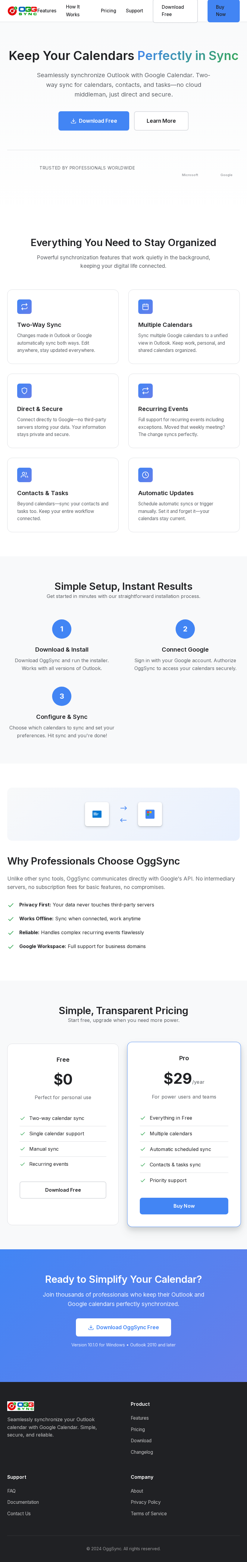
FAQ (11, 1491)
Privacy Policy (146, 1502)
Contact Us (19, 1513)
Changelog (142, 1452)
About (137, 1491)
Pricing (108, 11)
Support (134, 11)
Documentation (23, 1502)
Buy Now (184, 1206)
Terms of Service (149, 1513)
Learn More (161, 121)
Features (46, 11)
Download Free (98, 121)
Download (141, 1440)
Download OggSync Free (127, 1327)
